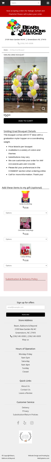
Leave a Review (25, 393)
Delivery (25, 407)
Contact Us (25, 389)
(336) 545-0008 (26, 43)
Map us (25, 339)
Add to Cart (25, 121)
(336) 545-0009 (34, 336)
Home (6, 50)
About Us (25, 386)
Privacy (25, 411)
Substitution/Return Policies (25, 414)
